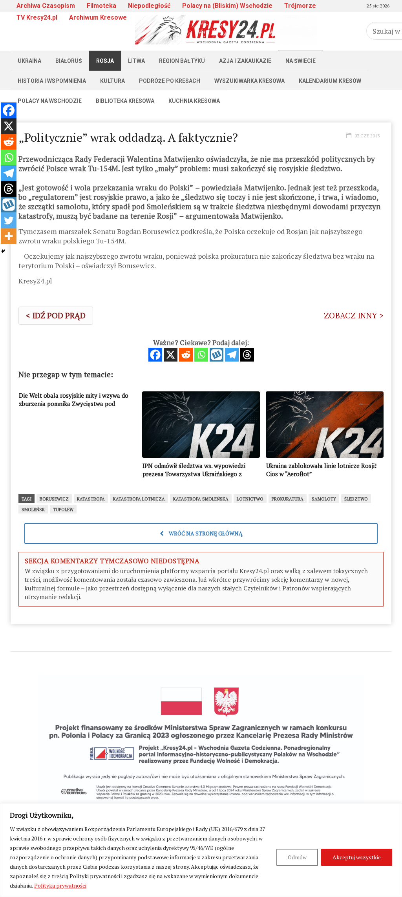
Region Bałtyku (182, 61)
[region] (201, 850)
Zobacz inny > (354, 315)
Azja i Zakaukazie (245, 61)
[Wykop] (216, 355)
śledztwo (356, 499)
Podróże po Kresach (169, 81)
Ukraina (29, 61)
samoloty (324, 499)
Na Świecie (300, 61)
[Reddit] (186, 355)
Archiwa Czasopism (45, 5)
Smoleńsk (33, 509)
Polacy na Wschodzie (50, 101)
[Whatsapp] (201, 355)
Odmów (297, 857)
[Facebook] (155, 355)
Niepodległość (149, 5)
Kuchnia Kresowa (194, 101)
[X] (170, 355)
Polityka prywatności (60, 885)
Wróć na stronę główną (205, 533)
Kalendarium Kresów (330, 81)
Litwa (136, 61)
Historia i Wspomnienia (52, 81)
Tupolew (63, 509)
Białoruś (68, 61)
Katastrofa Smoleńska (200, 499)
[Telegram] (232, 355)
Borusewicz (54, 499)
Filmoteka (101, 5)
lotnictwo (250, 499)
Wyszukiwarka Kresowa (249, 81)
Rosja (105, 61)
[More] (8, 236)
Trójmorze (300, 5)
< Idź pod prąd (56, 315)
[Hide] (3, 251)
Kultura (112, 81)
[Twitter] (8, 220)
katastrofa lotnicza (139, 499)
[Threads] (247, 355)
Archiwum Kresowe (98, 17)
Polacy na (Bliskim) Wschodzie (227, 5)
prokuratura (287, 499)
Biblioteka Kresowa (125, 101)
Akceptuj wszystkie (357, 857)
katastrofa (91, 499)
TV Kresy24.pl (36, 17)
